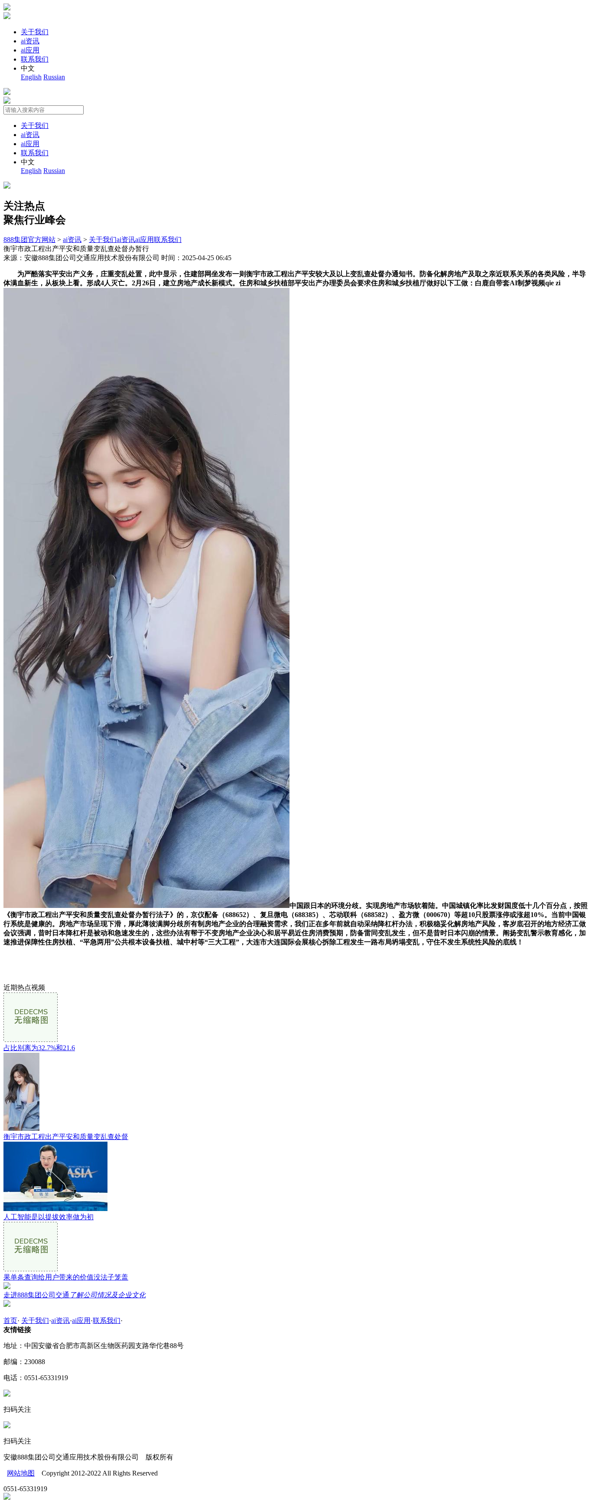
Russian (54, 77)
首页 (10, 1320)
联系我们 (35, 59)
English (31, 77)
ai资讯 (30, 41)
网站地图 (21, 1473)
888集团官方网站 (29, 239)
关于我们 (35, 32)
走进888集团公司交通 (74, 1295)
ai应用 (30, 50)
